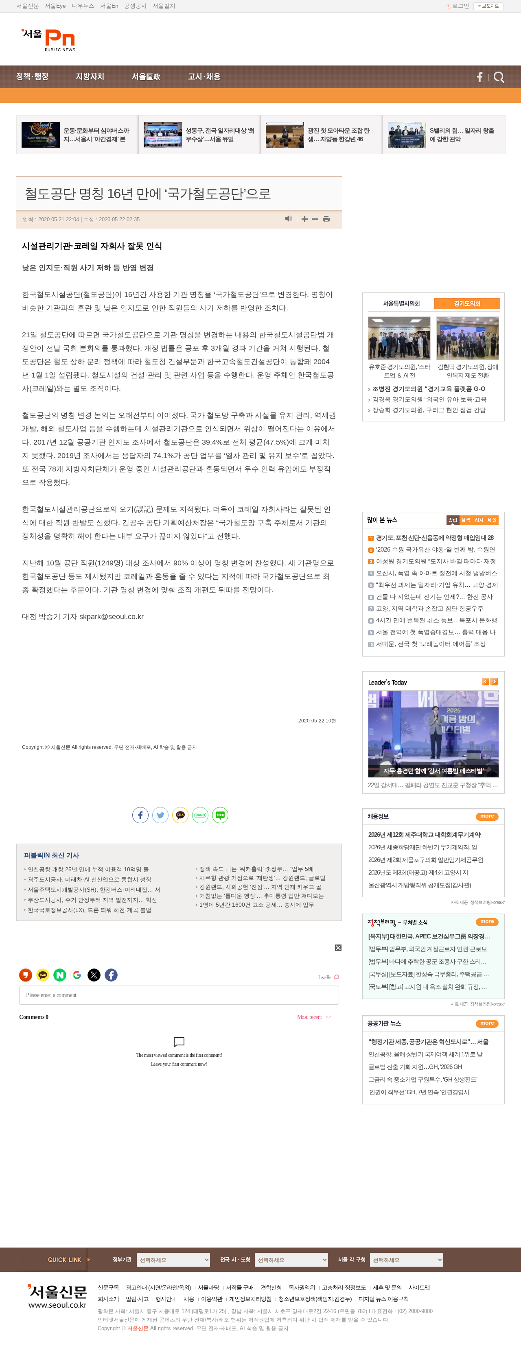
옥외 (184, 1287)
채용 (189, 1299)
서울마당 (208, 1287)
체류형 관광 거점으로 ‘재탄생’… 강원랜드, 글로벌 (262, 878)
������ (487, 1024)
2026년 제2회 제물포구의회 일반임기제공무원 (425, 859)
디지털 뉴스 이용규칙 (384, 1299)
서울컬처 (164, 5)
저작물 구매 (240, 1287)
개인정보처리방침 (250, 1299)
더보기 (487, 817)
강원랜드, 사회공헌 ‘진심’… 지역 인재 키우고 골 (260, 886)
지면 (155, 1287)
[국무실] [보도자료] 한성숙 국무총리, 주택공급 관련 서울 (437, 974)
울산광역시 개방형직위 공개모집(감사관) (419, 884)
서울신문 (27, 5)
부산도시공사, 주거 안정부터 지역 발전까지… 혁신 (92, 900)
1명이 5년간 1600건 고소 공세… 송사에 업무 (256, 904)
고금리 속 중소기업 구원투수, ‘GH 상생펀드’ (422, 1079)
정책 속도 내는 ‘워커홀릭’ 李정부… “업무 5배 (256, 869)
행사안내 (166, 1299)
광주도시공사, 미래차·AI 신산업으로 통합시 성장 (89, 879)
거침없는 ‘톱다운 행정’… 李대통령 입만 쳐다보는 (261, 895)
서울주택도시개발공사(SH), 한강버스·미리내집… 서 (94, 889)
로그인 (460, 5)
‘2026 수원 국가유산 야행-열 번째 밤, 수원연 (435, 549)
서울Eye (55, 5)
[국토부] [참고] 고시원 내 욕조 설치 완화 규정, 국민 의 (433, 986)
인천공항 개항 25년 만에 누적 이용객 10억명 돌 (88, 869)
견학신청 (271, 1287)
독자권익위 (302, 1287)
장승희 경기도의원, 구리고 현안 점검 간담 (429, 409)
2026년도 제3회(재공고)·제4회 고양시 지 (418, 872)
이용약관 (211, 1299)
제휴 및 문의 (387, 1287)
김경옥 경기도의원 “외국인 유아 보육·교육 (429, 399)
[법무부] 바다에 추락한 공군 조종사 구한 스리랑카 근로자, (440, 961)
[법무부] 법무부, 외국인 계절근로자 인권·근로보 (427, 948)
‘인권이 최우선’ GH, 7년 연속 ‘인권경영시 (418, 1092)
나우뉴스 (83, 5)
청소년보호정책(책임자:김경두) (315, 1299)
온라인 (169, 1287)
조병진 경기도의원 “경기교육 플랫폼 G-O (429, 388)
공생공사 (135, 5)
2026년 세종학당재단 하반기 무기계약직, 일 (422, 847)
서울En (109, 5)
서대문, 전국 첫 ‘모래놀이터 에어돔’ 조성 (431, 643)
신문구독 (108, 1287)
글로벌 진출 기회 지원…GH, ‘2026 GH (415, 1066)
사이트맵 (419, 1287)
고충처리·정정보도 (344, 1287)
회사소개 (108, 1299)
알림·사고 (137, 1299)
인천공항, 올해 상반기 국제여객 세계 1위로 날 (425, 1054)
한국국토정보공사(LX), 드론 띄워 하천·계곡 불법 (89, 910)
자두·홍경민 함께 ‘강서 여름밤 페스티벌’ (433, 770)
